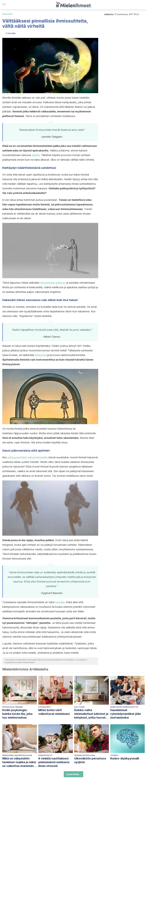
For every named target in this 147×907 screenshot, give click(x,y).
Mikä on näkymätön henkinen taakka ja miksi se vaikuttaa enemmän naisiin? (19, 762)
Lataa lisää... (73, 774)
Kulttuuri (79, 707)
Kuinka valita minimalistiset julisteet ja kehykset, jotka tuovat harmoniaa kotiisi (91, 713)
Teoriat (114, 755)
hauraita (60, 602)
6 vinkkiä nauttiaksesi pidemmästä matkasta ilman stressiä (53, 762)
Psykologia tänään (12, 707)
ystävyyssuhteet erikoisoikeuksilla (27, 457)
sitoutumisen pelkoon (52, 282)
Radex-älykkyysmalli (124, 758)
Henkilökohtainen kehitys (124, 707)
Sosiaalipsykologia (84, 755)
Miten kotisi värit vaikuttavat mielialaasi (54, 712)
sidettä (36, 155)
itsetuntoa (40, 355)
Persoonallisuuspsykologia (17, 755)
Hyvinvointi (7, 14)
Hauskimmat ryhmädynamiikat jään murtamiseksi (125, 713)
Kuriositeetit (45, 755)
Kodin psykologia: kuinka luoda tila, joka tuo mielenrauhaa (17, 713)
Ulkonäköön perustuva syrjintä (90, 760)
